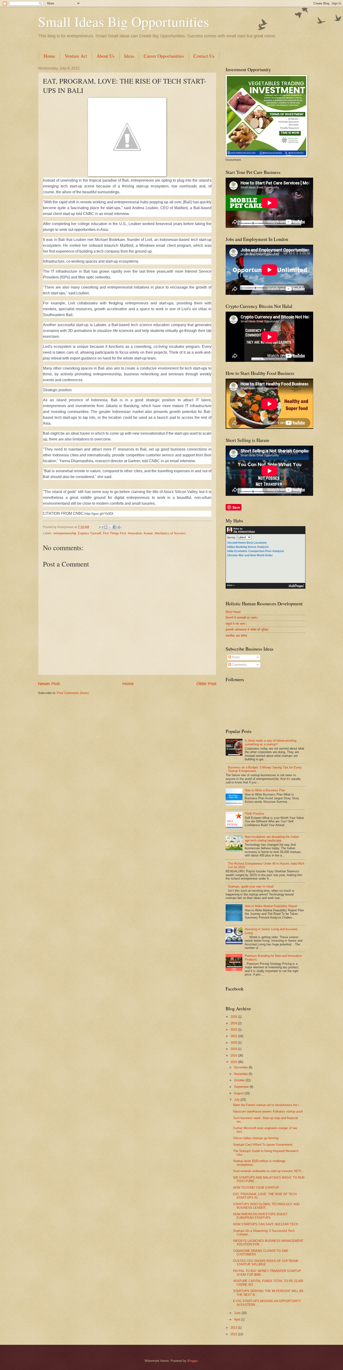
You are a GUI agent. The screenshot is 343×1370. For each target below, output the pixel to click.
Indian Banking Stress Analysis (248, 547)
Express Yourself (89, 533)
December (241, 1067)
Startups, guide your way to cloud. (251, 886)
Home (49, 56)
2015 (234, 1062)
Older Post (206, 683)
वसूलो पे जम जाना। (236, 624)
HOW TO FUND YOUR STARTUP (256, 1187)
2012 (234, 1334)
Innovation (135, 533)
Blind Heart (233, 612)
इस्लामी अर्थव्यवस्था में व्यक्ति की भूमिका (247, 629)
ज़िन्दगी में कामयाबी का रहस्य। (242, 618)
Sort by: (231, 537)
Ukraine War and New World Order (250, 555)
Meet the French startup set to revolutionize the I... (267, 1105)
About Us (106, 56)
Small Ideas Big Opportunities (123, 21)
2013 (234, 1327)
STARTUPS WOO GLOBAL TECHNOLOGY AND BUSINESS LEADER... (266, 1205)
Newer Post (49, 683)
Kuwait (148, 533)
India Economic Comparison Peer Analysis (255, 551)
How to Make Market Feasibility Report (271, 906)
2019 (234, 1049)
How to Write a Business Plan (265, 790)
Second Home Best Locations (247, 542)
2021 (234, 1036)
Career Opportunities (164, 56)
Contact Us (203, 56)
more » (230, 585)
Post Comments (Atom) (73, 693)
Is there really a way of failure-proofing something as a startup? (270, 742)
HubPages (296, 586)
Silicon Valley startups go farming (255, 1138)
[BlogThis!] (105, 527)
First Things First (114, 533)
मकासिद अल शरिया (236, 635)
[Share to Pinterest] (119, 527)
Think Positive (254, 813)
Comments (239, 664)
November (241, 1074)
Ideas (129, 56)
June (238, 1313)
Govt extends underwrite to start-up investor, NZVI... (268, 1171)
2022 (234, 1029)
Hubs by (244, 530)
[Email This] (101, 527)
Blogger (192, 1361)
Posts (235, 657)
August (239, 1093)
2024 (234, 1023)
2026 (234, 1016)
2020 (234, 1042)
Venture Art (76, 56)
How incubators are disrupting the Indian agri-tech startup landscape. (272, 838)
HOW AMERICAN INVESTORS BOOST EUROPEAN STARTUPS (260, 1215)
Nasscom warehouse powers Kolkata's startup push (268, 1111)
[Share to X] (110, 527)
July (237, 1099)
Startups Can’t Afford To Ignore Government (262, 1144)
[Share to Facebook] (114, 527)
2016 (234, 1055)
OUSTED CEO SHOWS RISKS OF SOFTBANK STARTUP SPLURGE (265, 1262)
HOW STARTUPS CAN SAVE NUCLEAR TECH (265, 1224)
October (240, 1080)
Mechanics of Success (170, 533)
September (242, 1086)
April (237, 1319)
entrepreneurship (65, 533)
